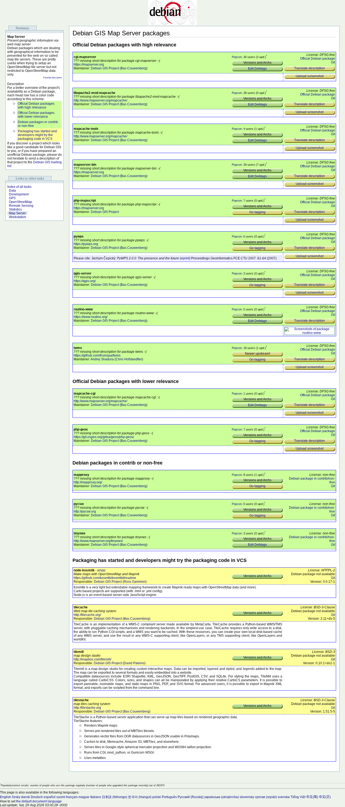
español (50, 797)
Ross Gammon (135, 582)
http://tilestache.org (87, 708)
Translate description (52, 77)
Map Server (17, 213)
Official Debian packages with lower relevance (36, 114)
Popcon (237, 57)
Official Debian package (317, 58)
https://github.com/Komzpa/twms (97, 355)
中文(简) (312, 797)
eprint (185, 258)
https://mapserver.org (89, 64)
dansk (25, 797)
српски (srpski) (266, 797)
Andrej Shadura (102, 359)
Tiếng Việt (298, 797)
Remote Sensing (21, 206)
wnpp (101, 570)
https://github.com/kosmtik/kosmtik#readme (105, 578)
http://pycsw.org (85, 511)
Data (12, 190)
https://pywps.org (86, 244)
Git (333, 62)
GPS (12, 198)
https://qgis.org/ (85, 281)
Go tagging (257, 212)
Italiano (95, 797)
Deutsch (37, 797)
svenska (284, 797)
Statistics (15, 209)
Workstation (17, 217)
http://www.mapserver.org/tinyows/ (98, 541)
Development (19, 194)
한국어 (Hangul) (139, 797)
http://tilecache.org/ (87, 615)
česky (16, 797)
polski (156, 797)
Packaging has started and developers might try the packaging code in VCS (37, 135)
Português (169, 797)
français (72, 797)
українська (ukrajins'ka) (221, 797)
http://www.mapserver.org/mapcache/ (100, 100)
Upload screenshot (309, 76)
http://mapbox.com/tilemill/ (92, 659)
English (5, 797)
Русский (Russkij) (190, 797)
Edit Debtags (257, 68)
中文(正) (325, 797)
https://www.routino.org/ (91, 317)
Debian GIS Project (105, 68)
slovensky (247, 797)
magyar (83, 797)
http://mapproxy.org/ (88, 482)
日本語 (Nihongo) (114, 797)
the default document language (39, 801)
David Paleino (134, 663)
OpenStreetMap (20, 202)
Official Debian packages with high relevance (36, 105)
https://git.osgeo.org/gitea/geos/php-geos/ (104, 437)
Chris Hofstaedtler (129, 359)
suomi (60, 797)
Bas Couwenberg (133, 68)
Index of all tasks (19, 187)
